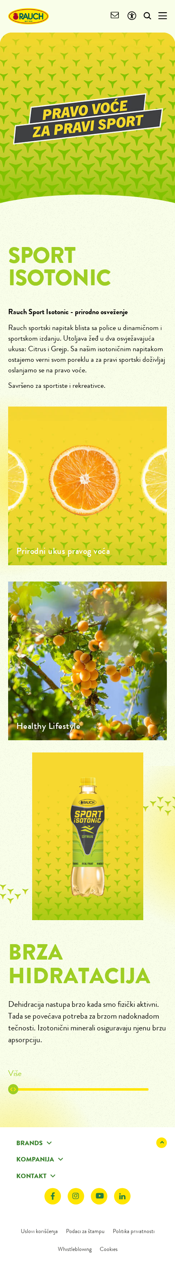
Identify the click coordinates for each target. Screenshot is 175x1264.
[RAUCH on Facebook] (52, 1196)
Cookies (109, 1249)
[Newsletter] (115, 16)
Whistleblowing (75, 1249)
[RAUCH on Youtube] (99, 1196)
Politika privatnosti (134, 1231)
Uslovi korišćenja (39, 1231)
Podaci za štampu (85, 1231)
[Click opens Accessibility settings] (131, 16)
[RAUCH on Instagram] (76, 1196)
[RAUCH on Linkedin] (122, 1196)
